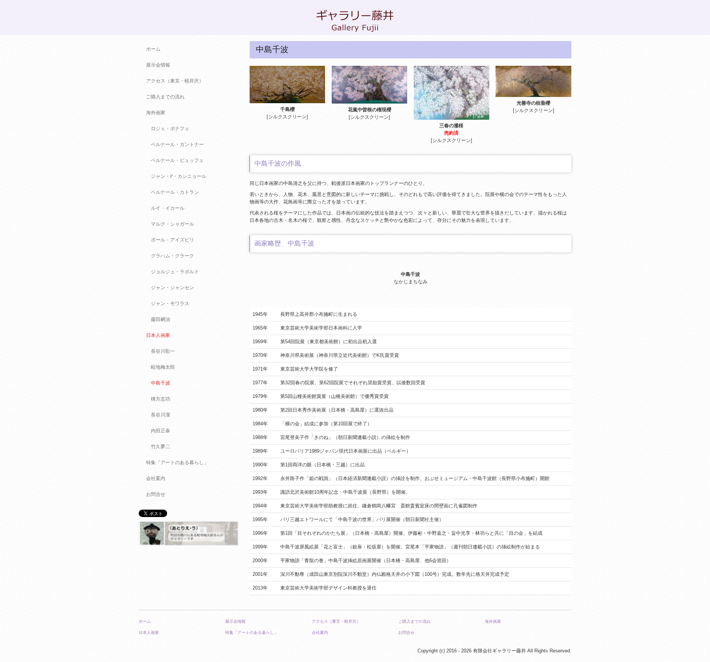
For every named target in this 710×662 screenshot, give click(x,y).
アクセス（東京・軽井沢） (175, 81)
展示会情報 (158, 65)
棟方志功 (160, 399)
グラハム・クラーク (172, 256)
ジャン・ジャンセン (172, 287)
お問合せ (155, 494)
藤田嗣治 (160, 319)
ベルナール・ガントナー (177, 144)
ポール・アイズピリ (172, 240)
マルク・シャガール (172, 224)
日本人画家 (158, 335)
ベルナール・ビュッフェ (177, 160)
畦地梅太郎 (163, 367)
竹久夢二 (160, 446)
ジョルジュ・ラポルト (175, 271)
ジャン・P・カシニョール (178, 176)
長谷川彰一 (163, 351)
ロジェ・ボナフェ (170, 128)
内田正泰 (160, 430)
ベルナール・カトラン (175, 192)
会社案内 (155, 478)
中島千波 (160, 383)
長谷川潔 (160, 415)
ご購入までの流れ (165, 96)
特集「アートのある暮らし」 (177, 462)
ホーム (153, 49)
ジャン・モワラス (170, 303)
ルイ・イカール (168, 208)
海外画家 (155, 112)
